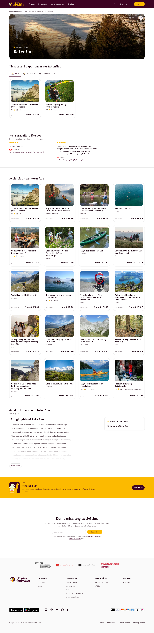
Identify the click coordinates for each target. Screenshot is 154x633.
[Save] (141, 18)
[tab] (15, 74)
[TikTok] (68, 610)
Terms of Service (75, 538)
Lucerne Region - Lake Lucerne (21, 11)
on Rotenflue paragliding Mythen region (70, 160)
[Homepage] (17, 4)
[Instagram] (62, 610)
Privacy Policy (93, 536)
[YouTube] (57, 610)
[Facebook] (51, 610)
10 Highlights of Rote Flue (117, 426)
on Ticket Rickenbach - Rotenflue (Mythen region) (26, 152)
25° (133, 18)
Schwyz (40, 11)
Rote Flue (61, 428)
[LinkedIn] (46, 610)
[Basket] (115, 4)
